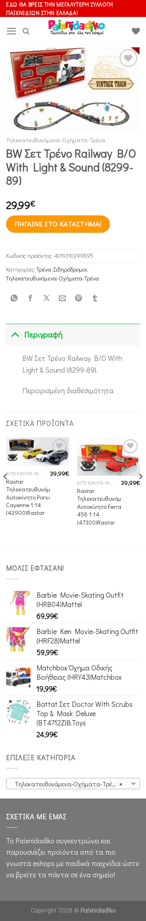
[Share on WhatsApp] (14, 298)
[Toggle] (15, 334)
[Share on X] (46, 298)
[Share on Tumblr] (94, 298)
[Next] (140, 492)
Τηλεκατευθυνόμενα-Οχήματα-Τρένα (55, 140)
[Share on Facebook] (30, 298)
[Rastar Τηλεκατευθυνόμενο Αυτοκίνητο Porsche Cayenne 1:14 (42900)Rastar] (37, 451)
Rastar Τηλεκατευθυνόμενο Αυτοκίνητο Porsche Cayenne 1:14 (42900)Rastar (32, 497)
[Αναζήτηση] (26, 31)
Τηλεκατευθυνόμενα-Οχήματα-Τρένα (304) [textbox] (73, 784)
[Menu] (11, 31)
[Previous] (6, 492)
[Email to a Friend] (62, 298)
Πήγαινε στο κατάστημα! (58, 223)
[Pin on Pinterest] (78, 298)
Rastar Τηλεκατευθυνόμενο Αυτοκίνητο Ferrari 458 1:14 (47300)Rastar (103, 506)
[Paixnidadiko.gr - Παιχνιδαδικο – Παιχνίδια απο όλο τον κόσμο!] (76, 31)
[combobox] (73, 783)
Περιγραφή (43, 334)
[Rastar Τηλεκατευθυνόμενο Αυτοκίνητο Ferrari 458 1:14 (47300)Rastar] (108, 456)
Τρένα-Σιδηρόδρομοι (61, 269)
